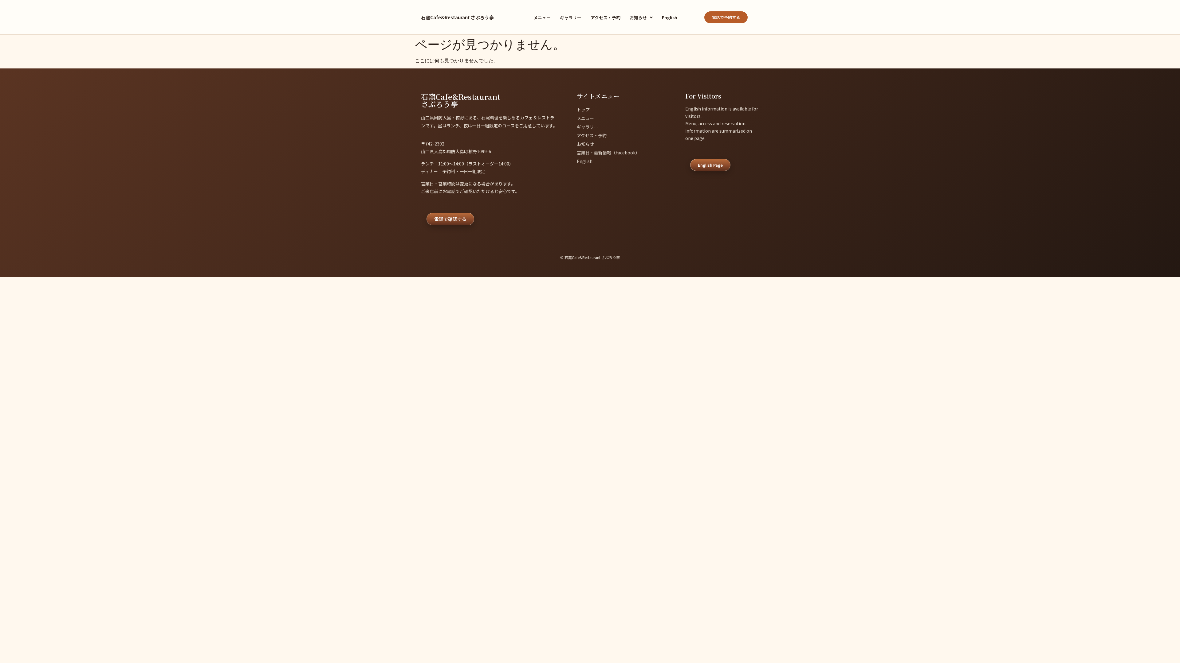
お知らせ (638, 17)
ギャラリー (570, 17)
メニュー (542, 17)
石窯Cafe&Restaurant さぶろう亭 (457, 17)
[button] (641, 17)
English (669, 17)
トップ (583, 110)
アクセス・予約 (605, 17)
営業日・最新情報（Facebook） (608, 152)
